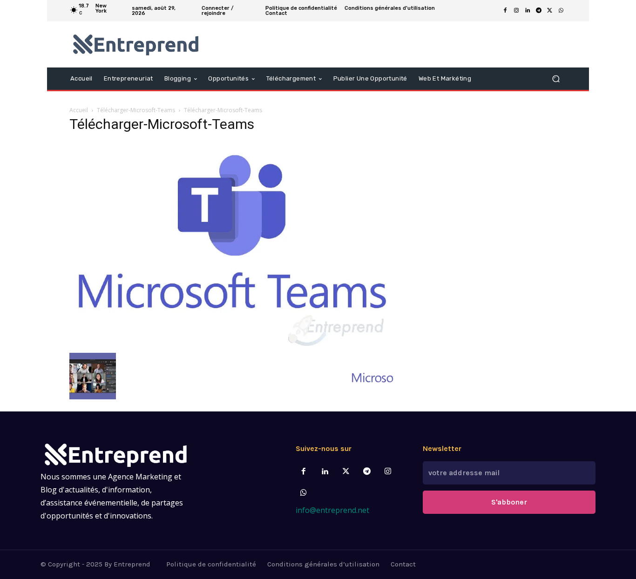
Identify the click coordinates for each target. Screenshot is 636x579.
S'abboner (509, 502)
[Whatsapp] (304, 493)
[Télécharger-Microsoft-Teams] (231, 343)
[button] (556, 78)
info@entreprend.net (332, 510)
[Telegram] (538, 10)
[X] (549, 10)
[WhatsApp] (561, 10)
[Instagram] (516, 10)
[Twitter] (346, 472)
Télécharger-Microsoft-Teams (136, 110)
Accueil (78, 110)
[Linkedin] (527, 10)
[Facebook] (505, 10)
